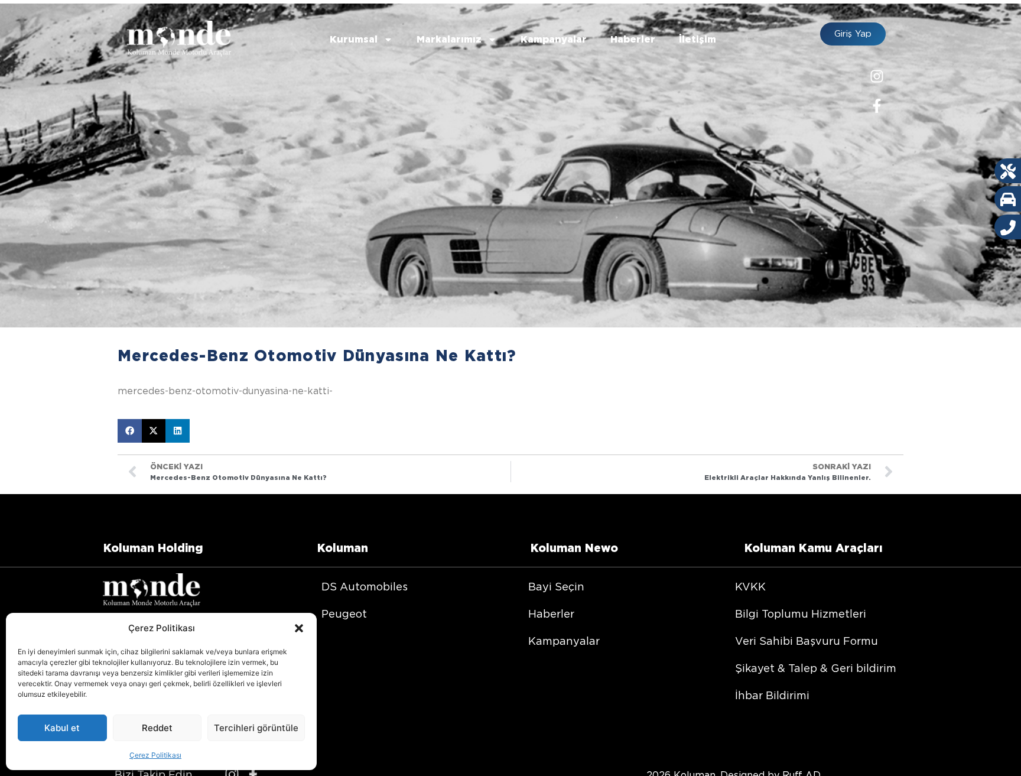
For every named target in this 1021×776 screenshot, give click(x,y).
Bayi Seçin (556, 586)
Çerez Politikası (155, 755)
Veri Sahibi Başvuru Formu (806, 641)
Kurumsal (354, 39)
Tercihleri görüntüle (256, 727)
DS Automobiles (364, 586)
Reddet (157, 727)
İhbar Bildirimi (772, 695)
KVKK (750, 586)
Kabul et (62, 727)
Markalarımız (449, 39)
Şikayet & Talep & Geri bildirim (815, 668)
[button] (299, 628)
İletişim (697, 39)
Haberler (632, 39)
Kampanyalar (554, 39)
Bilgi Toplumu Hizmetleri (800, 614)
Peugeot (344, 614)
